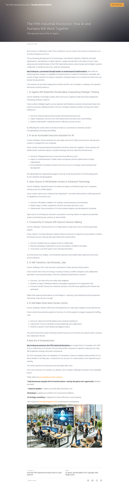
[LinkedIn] (97, 480)
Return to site (32, 480)
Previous (31, 470)
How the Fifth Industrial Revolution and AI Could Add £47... (44, 474)
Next (66, 470)
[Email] (101, 480)
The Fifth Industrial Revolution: (18, 5)
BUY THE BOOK (117, 5)
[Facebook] (88, 480)
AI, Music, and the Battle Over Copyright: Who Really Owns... (81, 474)
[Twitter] (92, 480)
